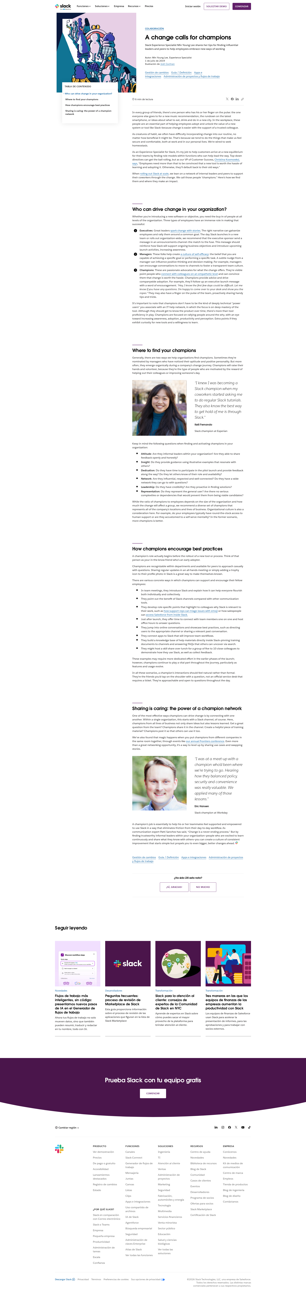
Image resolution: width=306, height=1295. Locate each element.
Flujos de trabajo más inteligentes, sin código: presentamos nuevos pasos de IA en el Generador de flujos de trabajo (76, 1004)
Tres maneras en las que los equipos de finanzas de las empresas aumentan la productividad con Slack (227, 1002)
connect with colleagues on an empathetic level (189, 274)
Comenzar (241, 6)
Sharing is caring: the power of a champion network (88, 112)
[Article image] (77, 963)
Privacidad (83, 1279)
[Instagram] (222, 1128)
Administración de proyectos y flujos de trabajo (192, 76)
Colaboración (154, 28)
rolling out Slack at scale (154, 173)
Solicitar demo (216, 6)
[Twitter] (227, 99)
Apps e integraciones (193, 857)
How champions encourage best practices (87, 105)
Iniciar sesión (193, 6)
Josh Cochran (167, 64)
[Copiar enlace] (242, 99)
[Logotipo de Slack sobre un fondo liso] (128, 963)
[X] (236, 1128)
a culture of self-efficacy (195, 254)
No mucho (203, 887)
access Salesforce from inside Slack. (167, 614)
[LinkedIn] (237, 99)
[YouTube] (242, 1128)
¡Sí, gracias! (174, 887)
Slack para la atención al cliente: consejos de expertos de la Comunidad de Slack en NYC (176, 1002)
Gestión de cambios (157, 72)
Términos (96, 1279)
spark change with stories (185, 230)
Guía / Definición (181, 72)
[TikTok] (249, 1128)
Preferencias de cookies (116, 1279)
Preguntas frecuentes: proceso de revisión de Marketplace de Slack (123, 1000)
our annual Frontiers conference (205, 741)
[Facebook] (232, 99)
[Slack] (63, 6)
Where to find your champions (81, 99)
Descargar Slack (63, 1279)
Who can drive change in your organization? (88, 93)
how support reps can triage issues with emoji (191, 611)
